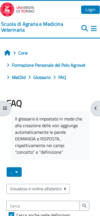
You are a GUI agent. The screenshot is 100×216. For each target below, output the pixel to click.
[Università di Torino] (17, 9)
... (16, 171)
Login (90, 9)
